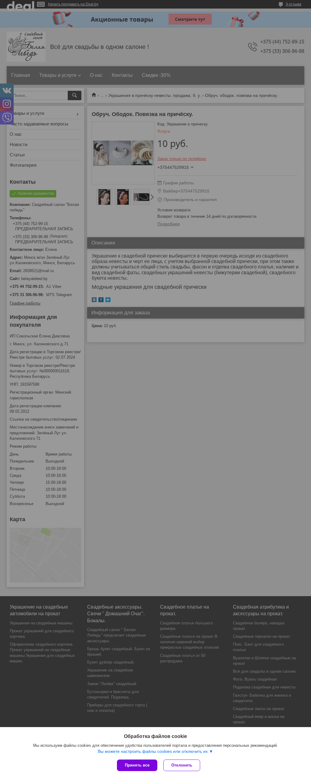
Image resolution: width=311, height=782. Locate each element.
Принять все (137, 765)
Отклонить (181, 765)
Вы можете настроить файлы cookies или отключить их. (153, 751)
